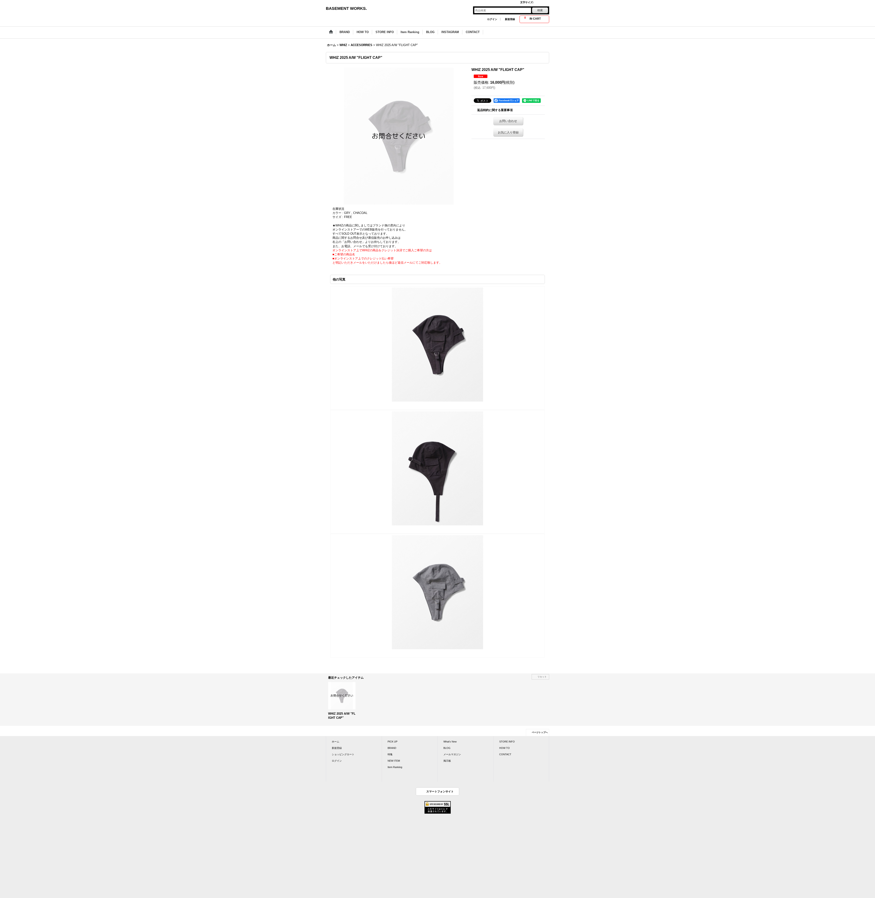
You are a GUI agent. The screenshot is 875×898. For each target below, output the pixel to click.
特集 (390, 754)
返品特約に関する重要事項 (495, 110)
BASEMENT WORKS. (346, 8)
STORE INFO (507, 741)
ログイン (492, 19)
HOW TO (504, 748)
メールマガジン (452, 754)
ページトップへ (540, 732)
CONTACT (505, 754)
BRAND (392, 748)
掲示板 (447, 760)
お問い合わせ (508, 121)
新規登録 (510, 19)
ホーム (335, 741)
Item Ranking (395, 767)
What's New (450, 741)
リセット (542, 676)
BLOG (446, 748)
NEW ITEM (394, 760)
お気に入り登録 (508, 132)
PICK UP (392, 741)
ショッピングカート (343, 754)
